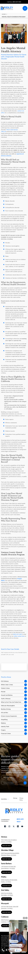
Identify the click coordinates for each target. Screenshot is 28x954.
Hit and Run (4, 712)
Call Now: (14, 2)
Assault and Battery (7, 695)
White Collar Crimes (7, 684)
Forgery (3, 730)
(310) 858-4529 (6, 885)
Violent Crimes (5, 688)
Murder (3, 691)
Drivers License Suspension (9, 716)
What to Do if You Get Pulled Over (11, 702)
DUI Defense (5, 681)
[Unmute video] (18, 933)
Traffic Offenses (5, 698)
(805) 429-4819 (17, 634)
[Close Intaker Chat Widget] (26, 918)
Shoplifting (4, 719)
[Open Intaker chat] (11, 953)
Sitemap (15, 798)
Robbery (3, 723)
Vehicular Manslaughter (8, 705)
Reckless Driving (5, 709)
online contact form (19, 636)
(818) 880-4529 (6, 925)
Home (4, 14)
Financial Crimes (6, 733)
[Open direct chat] (24, 918)
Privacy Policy (21, 799)
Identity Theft (5, 726)
